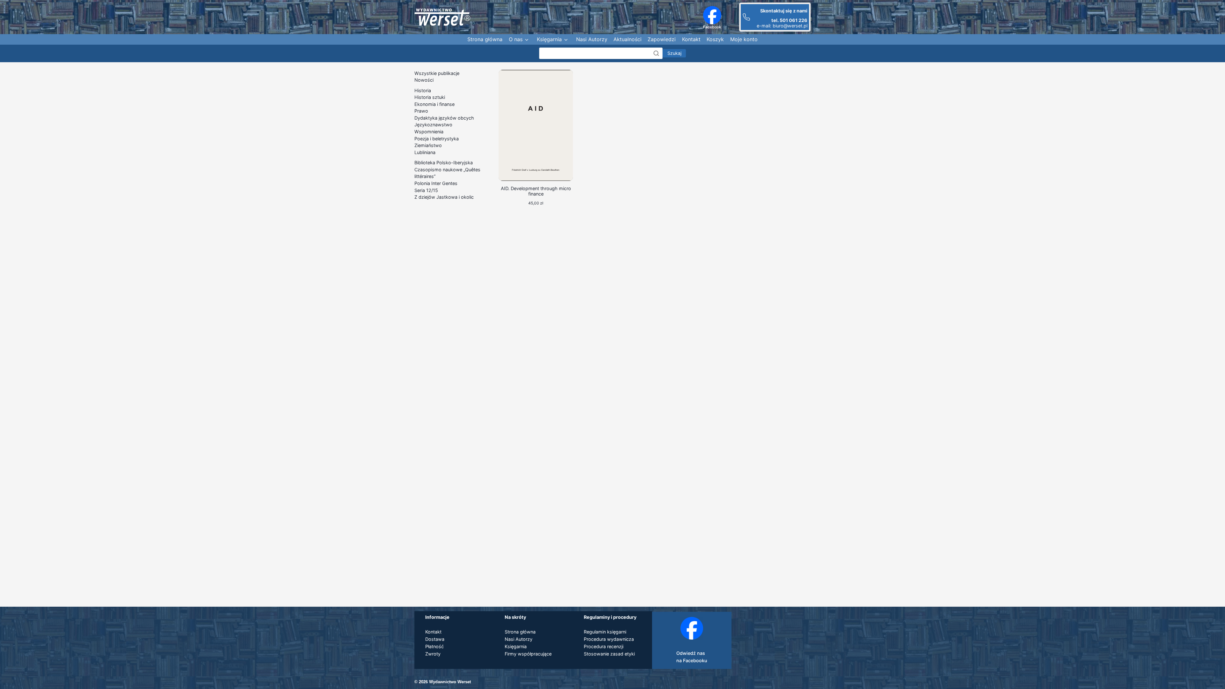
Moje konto (744, 39)
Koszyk (715, 39)
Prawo (421, 111)
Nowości (424, 80)
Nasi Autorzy (591, 39)
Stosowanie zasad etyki (609, 653)
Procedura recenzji (603, 646)
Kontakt (691, 39)
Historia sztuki (429, 97)
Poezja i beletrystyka (436, 138)
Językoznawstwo (433, 124)
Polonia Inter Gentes (435, 183)
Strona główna (484, 39)
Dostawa (434, 639)
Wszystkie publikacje (436, 73)
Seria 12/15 (426, 190)
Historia (422, 90)
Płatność (434, 646)
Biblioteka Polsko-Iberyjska (443, 162)
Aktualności (627, 39)
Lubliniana (424, 152)
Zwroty (433, 653)
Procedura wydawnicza (609, 639)
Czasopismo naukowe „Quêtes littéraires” (447, 173)
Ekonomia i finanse (434, 104)
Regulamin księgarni (605, 631)
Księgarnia (549, 39)
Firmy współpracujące (528, 653)
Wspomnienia (428, 131)
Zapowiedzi (662, 39)
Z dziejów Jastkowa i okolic (444, 197)
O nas (516, 39)
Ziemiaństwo (428, 145)
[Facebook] (712, 15)
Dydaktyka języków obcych (444, 118)
